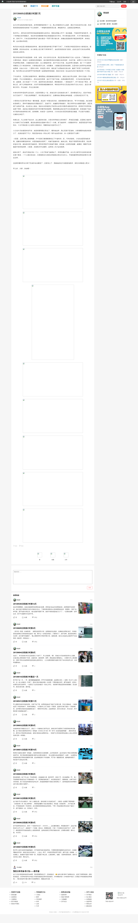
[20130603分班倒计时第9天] (85, 729)
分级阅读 (14, 899)
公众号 (119, 2)
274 (25, 882)
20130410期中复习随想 (104, 74)
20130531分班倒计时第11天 (25, 701)
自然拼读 (14, 897)
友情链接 (89, 899)
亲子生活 (64, 901)
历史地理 (39, 899)
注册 (133, 2)
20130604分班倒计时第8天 (24, 652)
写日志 (124, 6)
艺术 (37, 906)
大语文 (38, 895)
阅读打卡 (34, 6)
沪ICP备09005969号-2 (65, 912)
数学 (37, 897)
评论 (35, 617)
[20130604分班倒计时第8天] (85, 656)
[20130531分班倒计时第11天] (85, 705)
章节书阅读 (14, 901)
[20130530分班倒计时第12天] (85, 608)
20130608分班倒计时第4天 (24, 822)
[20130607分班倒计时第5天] (85, 851)
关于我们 (89, 895)
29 (16, 882)
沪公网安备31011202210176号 (80, 912)
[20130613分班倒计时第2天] (85, 802)
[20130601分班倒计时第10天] (85, 754)
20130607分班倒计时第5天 (24, 847)
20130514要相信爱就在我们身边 (106, 77)
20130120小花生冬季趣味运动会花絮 (108, 60)
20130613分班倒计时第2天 (24, 798)
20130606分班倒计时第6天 (24, 774)
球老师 (19, 18)
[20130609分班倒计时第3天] (85, 632)
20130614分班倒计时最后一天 (25, 676)
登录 (124, 2)
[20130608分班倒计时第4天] (85, 826)
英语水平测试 (15, 904)
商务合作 (89, 904)
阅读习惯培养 (65, 897)
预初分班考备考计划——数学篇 (26, 871)
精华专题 (55, 6)
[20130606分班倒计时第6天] (85, 778)
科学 (37, 901)
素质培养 (64, 895)
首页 (25, 6)
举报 (22, 546)
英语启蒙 (45, 6)
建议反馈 (89, 906)
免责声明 (89, 901)
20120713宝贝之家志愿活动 (105, 80)
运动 (37, 904)
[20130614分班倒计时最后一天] (85, 681)
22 (34, 882)
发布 (90, 587)
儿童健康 (64, 899)
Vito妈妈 (19, 867)
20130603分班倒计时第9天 (24, 725)
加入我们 (89, 897)
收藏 (25, 617)
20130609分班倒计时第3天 (24, 628)
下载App (112, 2)
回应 (16, 546)
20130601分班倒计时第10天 (25, 749)
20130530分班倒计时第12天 (25, 604)
